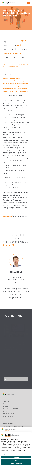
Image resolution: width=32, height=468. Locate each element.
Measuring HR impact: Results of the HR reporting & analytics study (15, 65)
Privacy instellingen (9, 416)
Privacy (5, 411)
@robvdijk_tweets (16, 281)
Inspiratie (6, 406)
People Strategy (8, 424)
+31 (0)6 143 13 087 (16, 278)
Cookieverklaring (8, 414)
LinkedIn (16, 282)
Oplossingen (7, 401)
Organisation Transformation (13, 426)
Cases (4, 404)
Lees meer (6, 367)
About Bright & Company (10, 409)
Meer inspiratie (11, 379)
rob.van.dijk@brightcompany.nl (16, 279)
